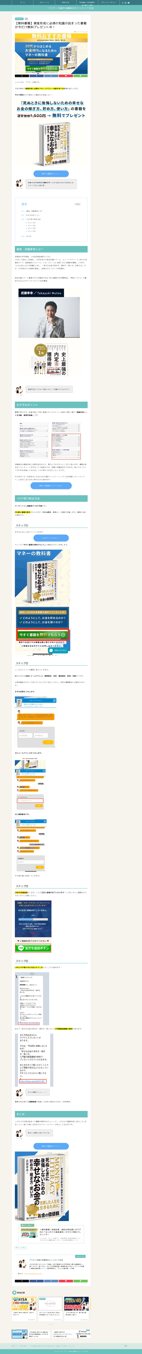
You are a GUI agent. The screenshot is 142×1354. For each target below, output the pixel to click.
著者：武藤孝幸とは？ (34, 211)
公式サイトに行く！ (51, 538)
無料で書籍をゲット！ (51, 174)
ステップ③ (32, 228)
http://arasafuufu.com (33, 1273)
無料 (25, 1247)
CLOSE (78, 204)
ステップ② (32, 225)
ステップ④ (32, 231)
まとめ (28, 236)
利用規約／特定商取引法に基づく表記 (87, 3)
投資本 (18, 1247)
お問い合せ (66, 2)
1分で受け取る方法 (33, 219)
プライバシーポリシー (109, 2)
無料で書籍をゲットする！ (51, 485)
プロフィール (44, 2)
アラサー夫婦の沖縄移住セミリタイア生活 (71, 8)
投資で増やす (19, 19)
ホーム (22, 2)
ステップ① (32, 223)
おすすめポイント (33, 215)
